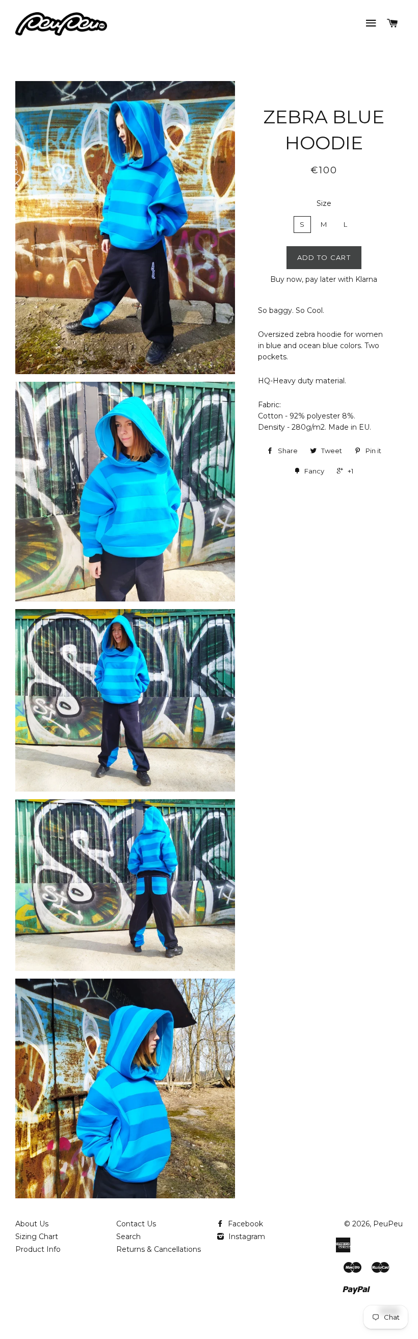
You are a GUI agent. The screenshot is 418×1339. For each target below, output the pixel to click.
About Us (31, 1223)
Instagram (245, 1236)
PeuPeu (388, 1223)
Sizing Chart (36, 1236)
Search (128, 1236)
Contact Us (136, 1223)
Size (324, 203)
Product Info (38, 1249)
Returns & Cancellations (158, 1249)
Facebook (244, 1223)
